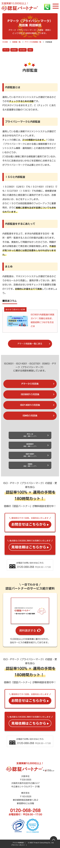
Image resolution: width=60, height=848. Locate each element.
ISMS (30, 49)
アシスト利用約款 (18, 842)
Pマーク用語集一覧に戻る (30, 344)
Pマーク (6, 49)
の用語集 (30, 384)
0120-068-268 (25, 810)
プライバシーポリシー (18, 845)
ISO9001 (14, 49)
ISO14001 (22, 49)
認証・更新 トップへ (30, 435)
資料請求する (27, 630)
